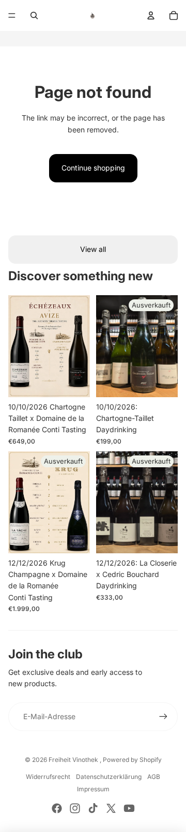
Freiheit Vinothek (74, 759)
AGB (153, 776)
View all (93, 249)
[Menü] (12, 15)
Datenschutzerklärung (109, 776)
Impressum (93, 789)
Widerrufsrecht (48, 776)
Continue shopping (93, 167)
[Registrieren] (163, 716)
